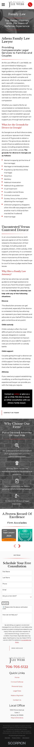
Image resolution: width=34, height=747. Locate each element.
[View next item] (19, 546)
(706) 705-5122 (16, 397)
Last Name (6, 578)
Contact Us (17, 700)
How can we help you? (10, 615)
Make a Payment (17, 695)
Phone (5, 584)
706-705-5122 (17, 667)
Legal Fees (17, 691)
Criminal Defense (17, 682)
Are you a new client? (10, 596)
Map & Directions (17, 718)
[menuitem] (7, 738)
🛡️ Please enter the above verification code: (15, 608)
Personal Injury (17, 686)
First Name (6, 571)
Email (4, 590)
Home (17, 677)
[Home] (16, 4)
